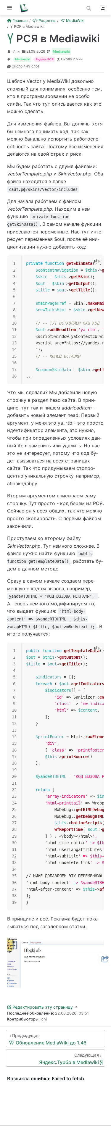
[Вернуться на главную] (26, 7)
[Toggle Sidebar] (11, 7)
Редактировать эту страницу (42, 1007)
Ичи (16, 51)
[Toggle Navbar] (102, 8)
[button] (105, 959)
